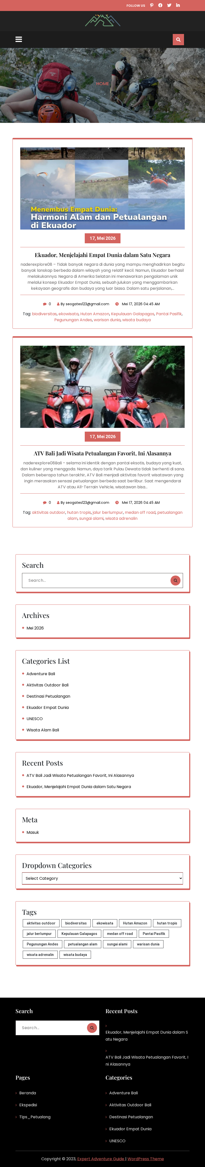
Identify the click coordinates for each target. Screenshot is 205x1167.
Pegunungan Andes (73, 320)
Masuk (32, 832)
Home (102, 83)
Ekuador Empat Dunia (47, 707)
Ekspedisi (28, 1105)
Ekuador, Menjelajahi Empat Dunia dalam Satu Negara (102, 255)
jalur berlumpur (108, 512)
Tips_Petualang (34, 1117)
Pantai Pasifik (169, 314)
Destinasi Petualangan (48, 696)
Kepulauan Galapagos (132, 314)
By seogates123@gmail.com (85, 303)
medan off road (140, 512)
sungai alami (91, 518)
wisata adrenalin (121, 518)
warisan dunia (107, 320)
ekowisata (68, 314)
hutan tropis (79, 512)
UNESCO (34, 719)
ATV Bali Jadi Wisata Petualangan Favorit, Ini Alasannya (102, 453)
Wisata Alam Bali (42, 730)
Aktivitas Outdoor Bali (47, 685)
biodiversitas (44, 314)
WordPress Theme (146, 1159)
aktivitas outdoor (48, 512)
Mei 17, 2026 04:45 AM (140, 303)
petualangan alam (82, 944)
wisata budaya (136, 320)
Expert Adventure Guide (101, 1159)
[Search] (175, 580)
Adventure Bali (40, 674)
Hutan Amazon (94, 314)
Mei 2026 (35, 628)
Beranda (27, 1093)
